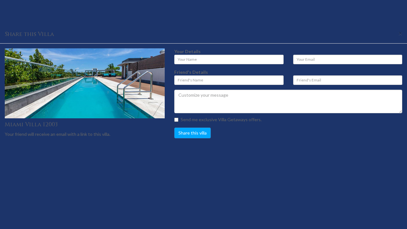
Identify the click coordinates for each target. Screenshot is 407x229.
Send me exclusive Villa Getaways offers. (221, 119)
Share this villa (192, 132)
